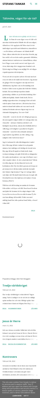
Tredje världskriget (15, 285)
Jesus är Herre (11, 321)
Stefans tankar (14, 4)
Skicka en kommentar (17, 344)
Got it (26, 396)
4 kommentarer (14, 309)
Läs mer (34, 309)
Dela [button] (33, 211)
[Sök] (31, 4)
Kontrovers (10, 356)
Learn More (17, 396)
